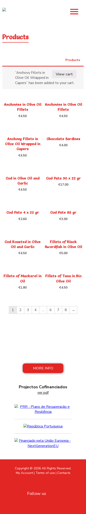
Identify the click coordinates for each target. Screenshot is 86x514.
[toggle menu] (74, 10)
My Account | (25, 473)
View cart (64, 74)
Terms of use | (46, 473)
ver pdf (43, 392)
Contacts (63, 473)
